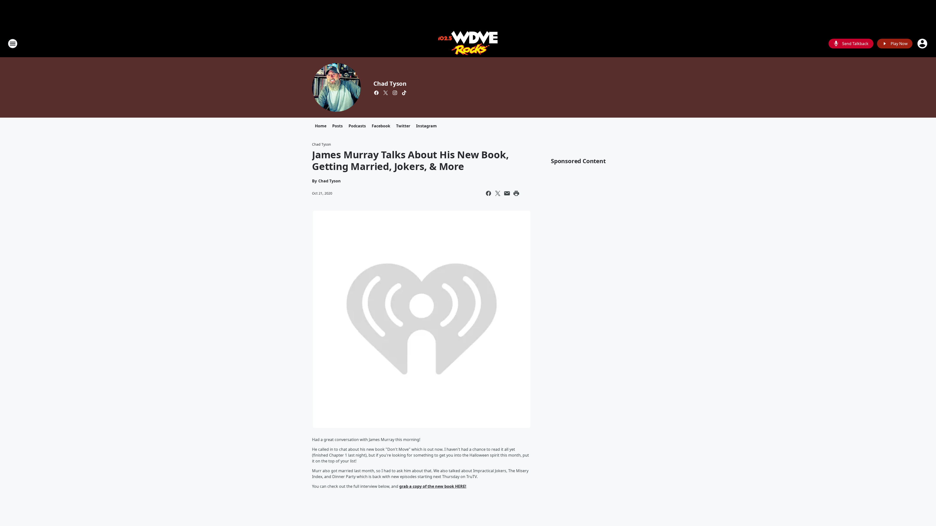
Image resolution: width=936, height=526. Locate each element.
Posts (337, 126)
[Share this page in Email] (507, 193)
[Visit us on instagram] (395, 93)
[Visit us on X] (386, 93)
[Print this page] (516, 193)
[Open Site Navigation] (13, 43)
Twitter (403, 126)
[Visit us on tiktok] (404, 93)
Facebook (381, 126)
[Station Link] (468, 43)
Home (320, 126)
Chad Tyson (390, 83)
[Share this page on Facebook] (488, 193)
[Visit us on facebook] (376, 93)
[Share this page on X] (497, 193)
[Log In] (922, 43)
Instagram (426, 126)
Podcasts (357, 126)
